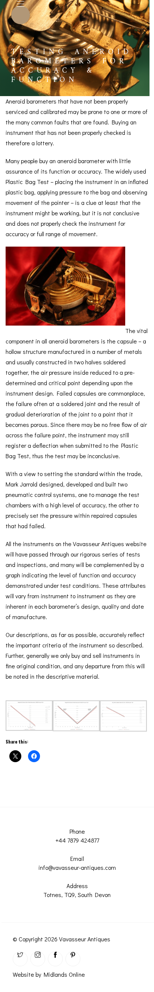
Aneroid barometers (31, 101)
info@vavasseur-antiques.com (77, 867)
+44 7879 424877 (77, 840)
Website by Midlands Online (49, 974)
